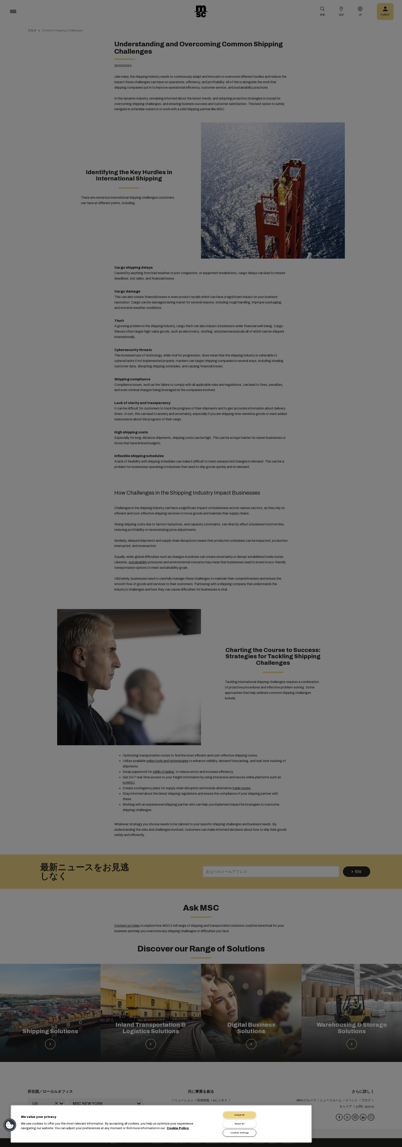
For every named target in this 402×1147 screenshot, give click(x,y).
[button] (10, 1125)
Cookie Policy (178, 1128)
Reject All (240, 1124)
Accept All (239, 1115)
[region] (161, 1124)
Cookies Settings (239, 1133)
